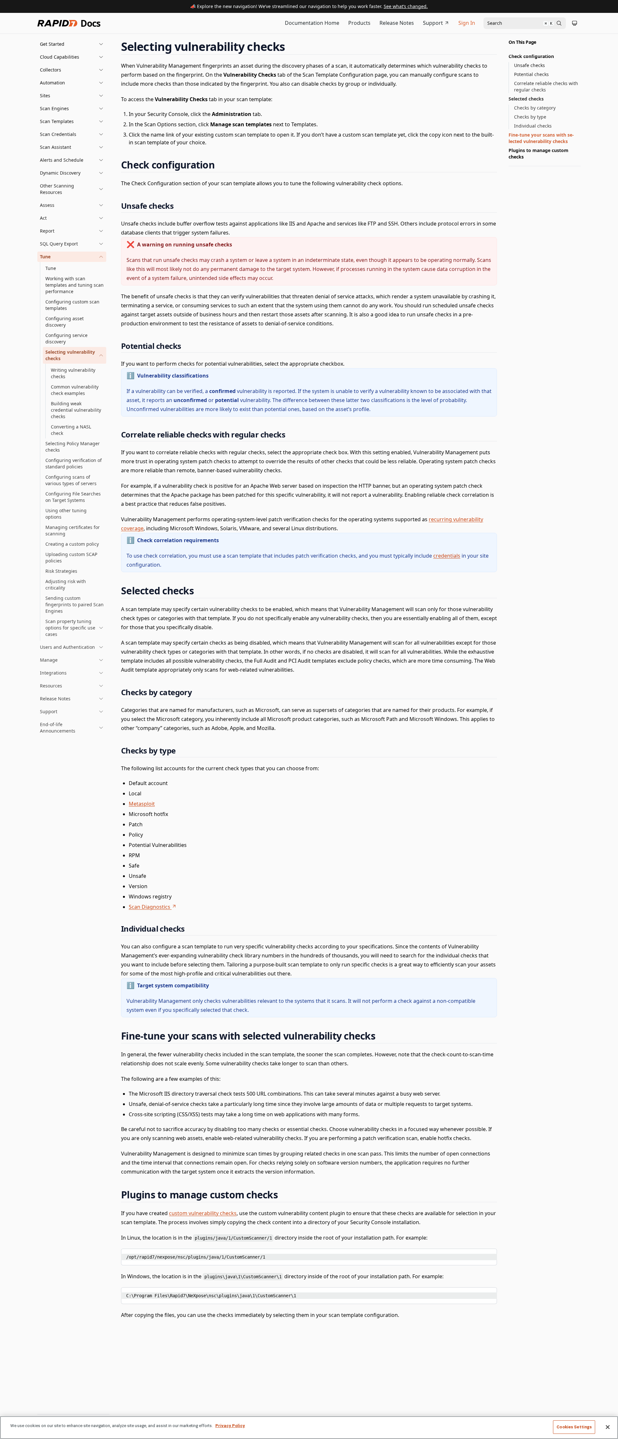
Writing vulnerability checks (73, 373)
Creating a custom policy (72, 544)
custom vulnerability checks (203, 1213)
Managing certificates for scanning (72, 530)
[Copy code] (487, 1255)
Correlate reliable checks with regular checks (546, 86)
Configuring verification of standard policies (73, 463)
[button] (71, 44)
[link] (74, 355)
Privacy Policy (230, 1425)
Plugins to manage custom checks (538, 153)
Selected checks (526, 99)
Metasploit (142, 803)
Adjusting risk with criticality (65, 584)
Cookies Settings (574, 1427)
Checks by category (535, 108)
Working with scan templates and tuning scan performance (74, 284)
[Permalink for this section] (291, 46)
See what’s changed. (406, 6)
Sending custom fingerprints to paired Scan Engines (74, 604)
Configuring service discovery (66, 338)
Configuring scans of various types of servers (71, 480)
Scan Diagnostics (149, 906)
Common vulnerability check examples (74, 390)
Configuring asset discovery (64, 321)
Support (433, 22)
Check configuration (531, 56)
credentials (446, 555)
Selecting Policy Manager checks (72, 446)
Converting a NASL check (71, 430)
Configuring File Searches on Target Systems (73, 497)
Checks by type (530, 117)
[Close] (608, 1427)
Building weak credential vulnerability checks (76, 409)
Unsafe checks (529, 65)
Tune (50, 268)
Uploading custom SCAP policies (71, 557)
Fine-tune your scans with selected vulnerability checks (541, 138)
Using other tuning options (66, 513)
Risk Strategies (61, 571)
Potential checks (531, 74)
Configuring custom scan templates (72, 305)
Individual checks (533, 126)
